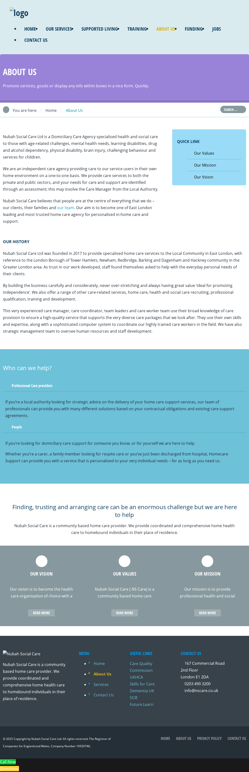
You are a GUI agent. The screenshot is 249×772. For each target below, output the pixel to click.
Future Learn (141, 704)
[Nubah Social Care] (19, 13)
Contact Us (35, 40)
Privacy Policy (209, 738)
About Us (165, 29)
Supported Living (99, 29)
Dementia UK (142, 690)
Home (30, 29)
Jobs (216, 29)
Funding (194, 29)
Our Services (59, 29)
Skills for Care (142, 684)
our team (65, 207)
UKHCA (136, 677)
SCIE (134, 697)
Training (137, 29)
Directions (9, 768)
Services (101, 684)
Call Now (8, 761)
